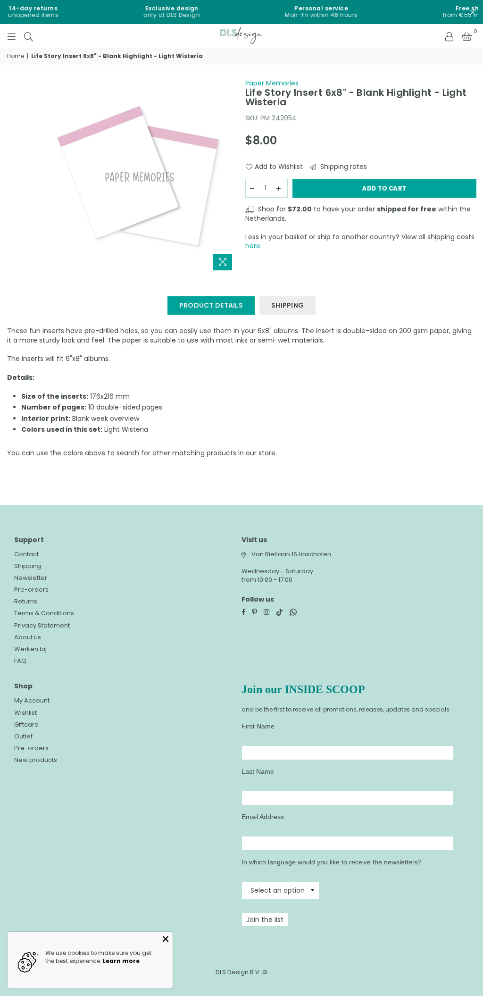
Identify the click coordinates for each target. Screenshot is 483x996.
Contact (26, 554)
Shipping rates (342, 166)
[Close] (165, 939)
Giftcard (26, 724)
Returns (25, 601)
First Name (258, 726)
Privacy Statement (42, 625)
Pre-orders (31, 589)
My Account (32, 700)
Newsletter (30, 577)
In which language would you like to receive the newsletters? (332, 862)
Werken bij (30, 648)
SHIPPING (287, 305)
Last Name (258, 771)
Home (15, 56)
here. (253, 246)
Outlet (23, 736)
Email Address (263, 816)
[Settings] (449, 36)
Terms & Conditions (44, 613)
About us (27, 637)
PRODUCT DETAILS (211, 305)
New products (35, 759)
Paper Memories (272, 83)
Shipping (27, 565)
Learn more (121, 961)
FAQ (20, 660)
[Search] (28, 36)
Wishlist (25, 712)
